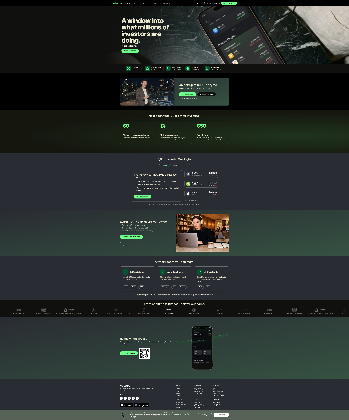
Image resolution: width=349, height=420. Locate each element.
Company (165, 3)
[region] (174, 415)
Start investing (130, 51)
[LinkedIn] (129, 398)
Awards (178, 407)
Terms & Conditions (200, 406)
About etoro (179, 402)
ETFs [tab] (186, 165)
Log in (215, 3)
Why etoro (144, 3)
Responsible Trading (218, 395)
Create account (129, 353)
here (182, 148)
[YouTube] (137, 398)
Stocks (178, 388)
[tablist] (174, 165)
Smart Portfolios (199, 391)
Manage (205, 415)
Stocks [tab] (164, 165)
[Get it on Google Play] (141, 405)
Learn (155, 3)
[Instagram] (125, 398)
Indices (178, 393)
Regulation (197, 402)
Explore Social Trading (131, 237)
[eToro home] (117, 3)
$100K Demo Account (200, 390)
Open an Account (218, 391)
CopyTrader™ (198, 388)
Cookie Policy (198, 407)
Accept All (221, 415)
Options (178, 395)
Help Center (216, 388)
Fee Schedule (198, 393)
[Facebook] (121, 398)
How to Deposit (217, 390)
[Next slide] (128, 244)
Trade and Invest (130, 3)
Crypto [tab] (175, 165)
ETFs (177, 391)
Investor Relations (181, 404)
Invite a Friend (217, 402)
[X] (133, 398)
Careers (178, 406)
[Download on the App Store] (126, 405)
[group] (174, 233)
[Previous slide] (122, 244)
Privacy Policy (198, 404)
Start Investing (229, 3)
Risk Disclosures (217, 393)
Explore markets (206, 94)
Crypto (178, 390)
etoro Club (216, 406)
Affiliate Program (217, 404)
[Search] (198, 3)
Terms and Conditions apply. (188, 99)
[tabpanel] (174, 188)
